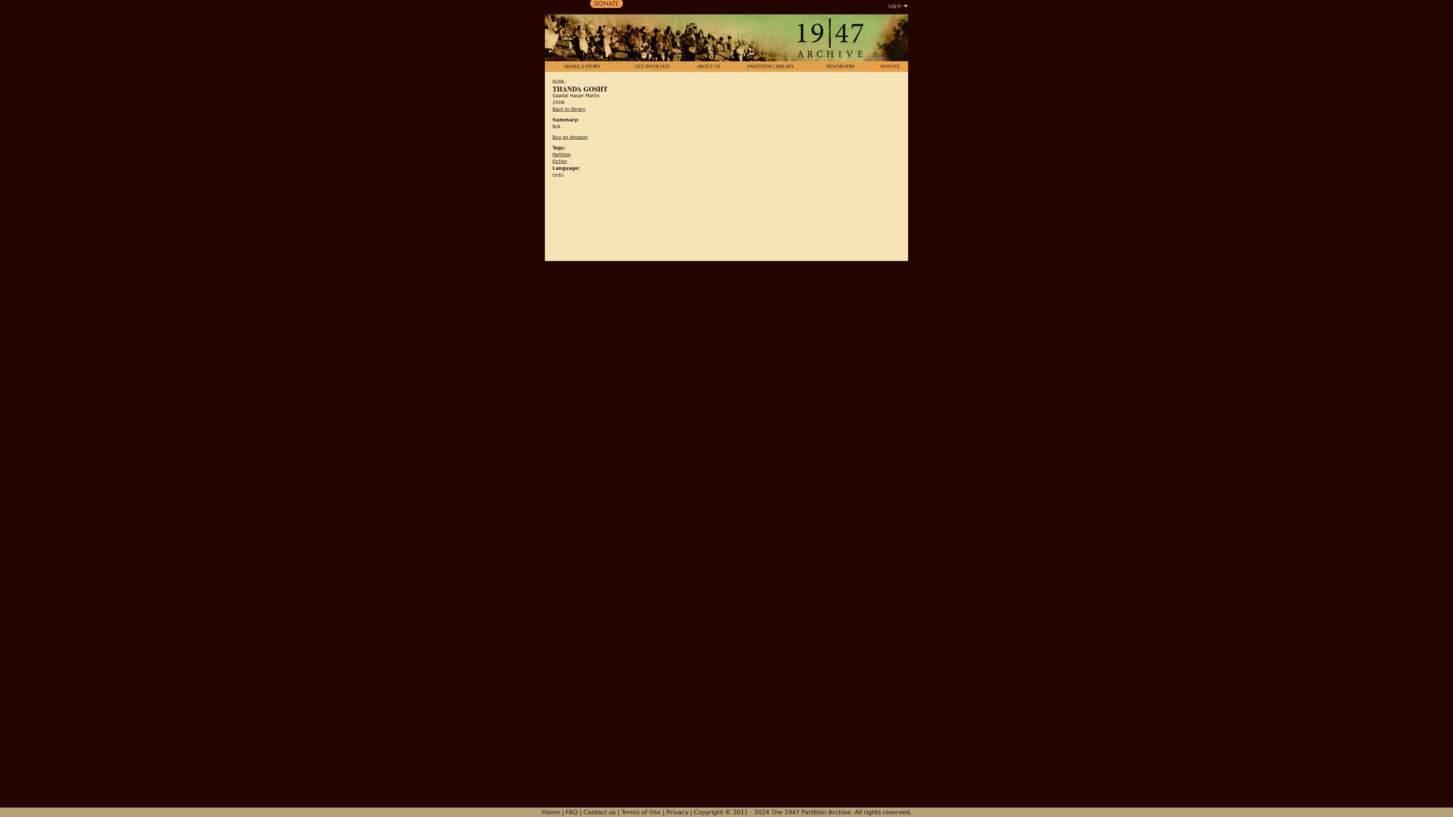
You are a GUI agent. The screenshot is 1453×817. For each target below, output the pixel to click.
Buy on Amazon (570, 137)
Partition (561, 154)
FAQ (572, 812)
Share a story (582, 66)
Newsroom (840, 66)
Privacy (677, 812)
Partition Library (770, 66)
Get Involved (652, 66)
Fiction (559, 161)
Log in (894, 6)
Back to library (568, 109)
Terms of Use (641, 812)
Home (558, 81)
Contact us (599, 812)
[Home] (726, 39)
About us (708, 66)
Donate (890, 66)
